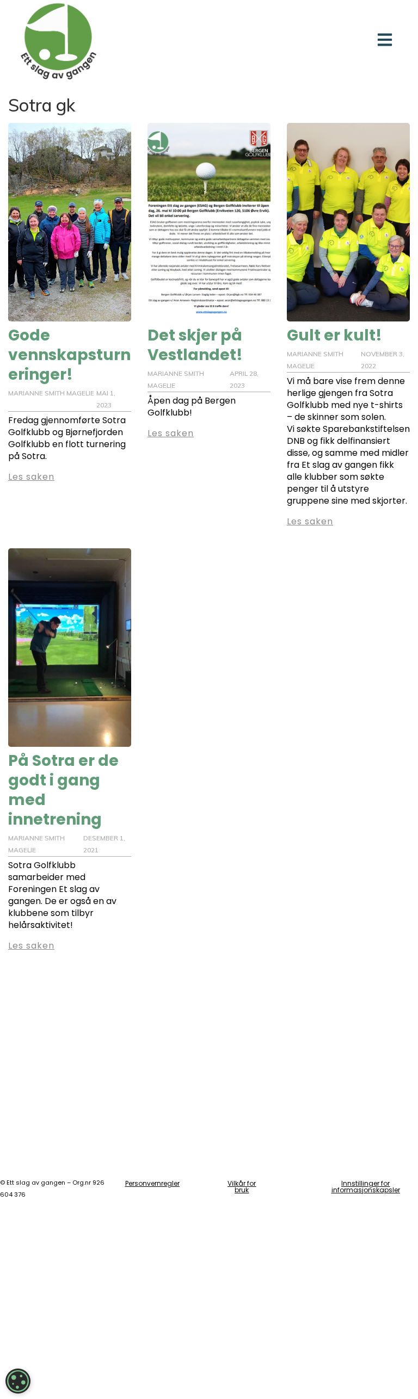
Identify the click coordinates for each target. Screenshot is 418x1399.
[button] (385, 39)
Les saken (31, 477)
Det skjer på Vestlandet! (195, 345)
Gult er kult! (334, 335)
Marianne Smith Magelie (51, 393)
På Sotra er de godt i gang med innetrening (63, 790)
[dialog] (17, 1381)
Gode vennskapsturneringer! (69, 355)
